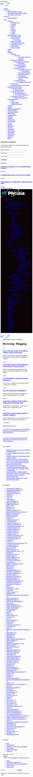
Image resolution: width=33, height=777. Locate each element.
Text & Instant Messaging (13, 706)
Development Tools (11, 554)
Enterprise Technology (12, 582)
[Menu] (1, 196)
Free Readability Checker (15, 11)
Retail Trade (14, 83)
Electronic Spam (11, 574)
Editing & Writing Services (13, 563)
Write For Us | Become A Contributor (16, 746)
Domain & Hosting (13, 112)
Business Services (20, 68)
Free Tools (7, 10)
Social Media (15, 102)
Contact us (9, 751)
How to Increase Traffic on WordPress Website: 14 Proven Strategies (15, 351)
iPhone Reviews (15, 22)
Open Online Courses (12, 659)
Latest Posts (9, 626)
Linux (8, 628)
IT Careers (9, 617)
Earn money (9, 562)
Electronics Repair (20, 93)
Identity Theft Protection (13, 606)
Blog (5, 19)
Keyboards (18, 40)
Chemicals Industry (20, 80)
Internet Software (11, 609)
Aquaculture (9, 499)
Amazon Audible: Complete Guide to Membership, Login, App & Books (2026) (18, 472)
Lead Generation (12, 18)
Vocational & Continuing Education (16, 722)
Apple (9, 49)
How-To (8, 603)
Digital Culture (10, 556)
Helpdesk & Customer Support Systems (17, 595)
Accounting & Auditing (13, 488)
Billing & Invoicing (11, 504)
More (9, 138)
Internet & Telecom (11, 607)
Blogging (10, 116)
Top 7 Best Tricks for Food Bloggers (14, 390)
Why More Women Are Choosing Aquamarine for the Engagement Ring (17, 466)
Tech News (9, 700)
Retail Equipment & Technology (20, 85)
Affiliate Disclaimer (11, 749)
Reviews (10, 21)
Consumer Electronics (17, 91)
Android (13, 24)
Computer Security (16, 88)
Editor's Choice (10, 565)
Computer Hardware (12, 527)
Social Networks (11, 692)
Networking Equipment (13, 656)
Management (22, 66)
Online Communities (12, 657)
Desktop (13, 30)
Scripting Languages (12, 678)
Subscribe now (10, 745)
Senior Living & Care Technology (15, 684)
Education (9, 567)
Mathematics (9, 637)
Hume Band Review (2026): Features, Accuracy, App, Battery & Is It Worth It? (17, 460)
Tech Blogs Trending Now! (14, 762)
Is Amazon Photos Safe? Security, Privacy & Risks (16, 175)
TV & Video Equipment (21, 94)
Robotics (10, 124)
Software (10, 105)
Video (8, 720)
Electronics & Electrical (17, 96)
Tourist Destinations (12, 709)
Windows (10, 137)
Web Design (11, 134)
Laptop (13, 32)
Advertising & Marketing (22, 62)
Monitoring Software (12, 646)
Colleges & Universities (13, 524)
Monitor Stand (10, 645)
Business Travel (10, 516)
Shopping (9, 689)
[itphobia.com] (13, 196)
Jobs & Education (11, 620)
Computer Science (11, 530)
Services (6, 16)
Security (10, 127)
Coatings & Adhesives (24, 82)
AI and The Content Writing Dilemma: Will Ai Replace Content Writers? (15, 365)
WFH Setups (14, 46)
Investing (17, 55)
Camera (13, 25)
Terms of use (10, 767)
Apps (9, 51)
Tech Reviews (15, 38)
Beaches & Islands (11, 502)
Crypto (10, 123)
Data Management (11, 546)
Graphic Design (12, 115)
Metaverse (10, 126)
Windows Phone (12, 110)
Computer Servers (11, 534)
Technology (11, 132)
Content (10, 118)
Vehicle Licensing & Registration (15, 719)
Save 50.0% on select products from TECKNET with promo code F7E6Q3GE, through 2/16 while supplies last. (16, 431)
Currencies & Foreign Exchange (15, 543)
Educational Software (12, 570)
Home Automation (11, 598)
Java (7, 618)
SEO (12, 101)
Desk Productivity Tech (14, 35)
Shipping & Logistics (12, 687)
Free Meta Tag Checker (14, 14)
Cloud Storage (10, 521)
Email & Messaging (11, 579)
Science (8, 676)
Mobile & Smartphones (14, 109)
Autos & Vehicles (11, 501)
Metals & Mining (11, 640)
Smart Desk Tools (16, 44)
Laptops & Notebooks (12, 625)
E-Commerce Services (24, 69)
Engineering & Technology (14, 581)
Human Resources (11, 604)
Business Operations (20, 65)
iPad (12, 27)
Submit (20, 770)
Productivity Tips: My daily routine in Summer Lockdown (15, 414)
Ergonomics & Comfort (17, 43)
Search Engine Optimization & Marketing (18, 679)
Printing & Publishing (12, 668)
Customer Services (11, 545)
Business (10, 52)
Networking (11, 129)
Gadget (13, 33)
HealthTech (9, 593)
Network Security (20, 90)
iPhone (8, 614)
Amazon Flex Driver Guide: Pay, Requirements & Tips (15, 475)
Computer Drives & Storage (14, 526)
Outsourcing (9, 664)
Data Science (11, 119)
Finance (13, 54)
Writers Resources (11, 734)
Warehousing (22, 76)
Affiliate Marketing (16, 104)
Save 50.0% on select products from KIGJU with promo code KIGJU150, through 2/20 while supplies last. (15, 439)
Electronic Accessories (12, 571)
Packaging (9, 665)
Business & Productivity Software (15, 512)
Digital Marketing (13, 99)
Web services (10, 728)
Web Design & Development (14, 726)
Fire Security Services (24, 72)
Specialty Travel (10, 695)
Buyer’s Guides (15, 47)
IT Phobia (14, 758)
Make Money (11, 113)
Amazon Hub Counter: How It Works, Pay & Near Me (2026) (17, 478)
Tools (8, 708)
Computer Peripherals (12, 529)
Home (6, 8)
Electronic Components (21, 98)
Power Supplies (10, 667)
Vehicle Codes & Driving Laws (15, 717)
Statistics (8, 697)
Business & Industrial (17, 60)
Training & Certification (13, 711)
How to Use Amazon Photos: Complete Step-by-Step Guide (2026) (17, 463)
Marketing (21, 63)
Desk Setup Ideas (16, 36)
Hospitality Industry (23, 74)
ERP (7, 585)
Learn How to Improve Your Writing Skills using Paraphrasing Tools (15, 402)
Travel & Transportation (13, 712)
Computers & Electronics (15, 87)
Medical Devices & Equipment (15, 639)
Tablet (13, 29)
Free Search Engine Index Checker (17, 13)
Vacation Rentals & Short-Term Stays (16, 715)
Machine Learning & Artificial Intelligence (18, 629)
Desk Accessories (16, 41)
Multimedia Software (12, 650)
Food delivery (26, 71)
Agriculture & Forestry (12, 493)
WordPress (11, 135)
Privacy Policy (10, 765)
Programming (11, 121)
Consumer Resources (12, 538)
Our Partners (9, 748)
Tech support (11, 130)
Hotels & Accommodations (13, 601)
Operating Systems (11, 661)
